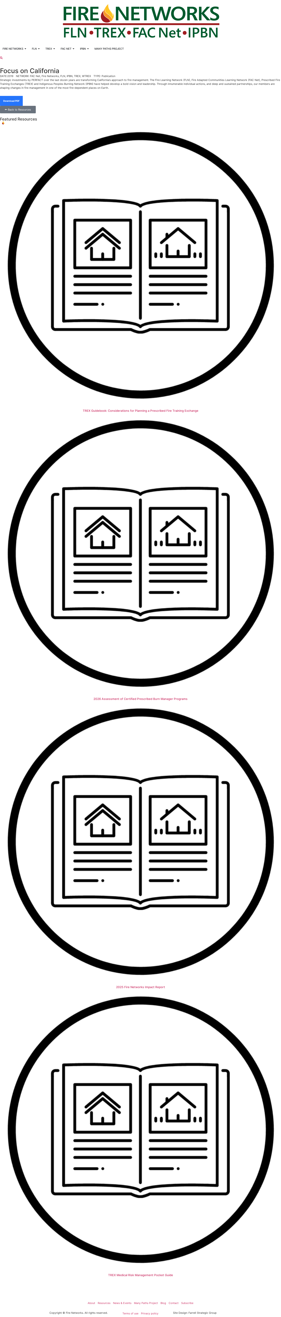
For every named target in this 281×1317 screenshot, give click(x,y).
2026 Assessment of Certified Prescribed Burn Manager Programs (140, 699)
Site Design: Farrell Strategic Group (195, 1312)
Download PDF (11, 100)
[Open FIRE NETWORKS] (25, 49)
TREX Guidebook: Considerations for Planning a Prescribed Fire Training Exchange (140, 410)
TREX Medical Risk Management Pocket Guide (140, 1275)
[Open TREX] (54, 49)
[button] (1, 58)
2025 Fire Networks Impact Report (140, 987)
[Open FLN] (39, 49)
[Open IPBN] (88, 49)
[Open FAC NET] (73, 49)
